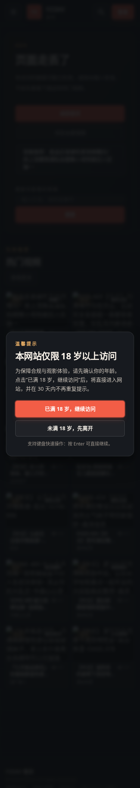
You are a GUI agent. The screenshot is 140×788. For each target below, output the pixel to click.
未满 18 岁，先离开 (70, 428)
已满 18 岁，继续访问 (70, 408)
